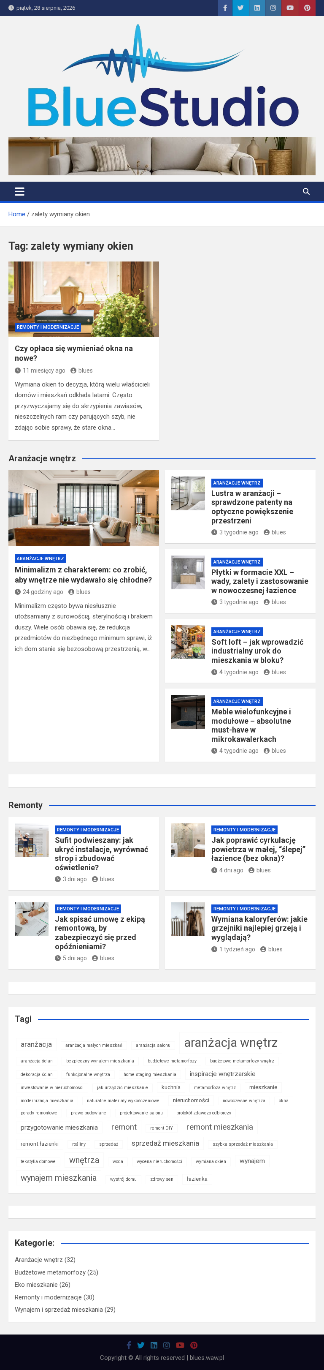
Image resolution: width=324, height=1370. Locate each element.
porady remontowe (39, 1113)
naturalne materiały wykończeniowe (123, 1100)
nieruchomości (191, 1100)
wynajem (252, 1161)
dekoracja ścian (37, 1074)
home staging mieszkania (150, 1074)
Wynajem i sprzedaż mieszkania (59, 1309)
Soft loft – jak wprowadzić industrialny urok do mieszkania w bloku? (257, 651)
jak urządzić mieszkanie (122, 1087)
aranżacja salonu (153, 1045)
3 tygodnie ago (239, 532)
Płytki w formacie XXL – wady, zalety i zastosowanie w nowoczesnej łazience (259, 581)
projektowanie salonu (141, 1113)
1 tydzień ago (237, 949)
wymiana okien (211, 1161)
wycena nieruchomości (159, 1161)
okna (284, 1100)
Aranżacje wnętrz (40, 558)
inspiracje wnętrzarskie (223, 1074)
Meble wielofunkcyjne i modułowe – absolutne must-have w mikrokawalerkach (251, 725)
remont (124, 1127)
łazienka (197, 1179)
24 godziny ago (43, 591)
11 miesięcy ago (44, 370)
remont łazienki (40, 1144)
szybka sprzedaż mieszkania (243, 1144)
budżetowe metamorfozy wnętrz (242, 1061)
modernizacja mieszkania (47, 1100)
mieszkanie (263, 1087)
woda (118, 1161)
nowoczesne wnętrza (244, 1100)
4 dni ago (231, 870)
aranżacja (36, 1044)
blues (85, 370)
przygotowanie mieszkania (59, 1127)
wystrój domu (123, 1179)
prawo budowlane (88, 1113)
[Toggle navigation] (19, 191)
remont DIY (161, 1128)
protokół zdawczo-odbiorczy (203, 1113)
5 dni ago (75, 958)
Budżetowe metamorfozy (50, 1272)
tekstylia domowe (38, 1161)
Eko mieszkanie (36, 1284)
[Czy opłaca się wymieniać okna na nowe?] (83, 299)
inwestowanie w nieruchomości (52, 1087)
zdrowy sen (161, 1179)
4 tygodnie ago (239, 672)
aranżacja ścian (37, 1061)
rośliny (79, 1144)
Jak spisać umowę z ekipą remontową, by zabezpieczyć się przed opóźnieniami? (100, 933)
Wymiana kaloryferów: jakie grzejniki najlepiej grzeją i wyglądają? (259, 928)
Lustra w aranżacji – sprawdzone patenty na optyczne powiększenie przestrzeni (252, 507)
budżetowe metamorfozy (172, 1061)
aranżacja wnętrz (231, 1042)
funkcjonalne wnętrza (88, 1074)
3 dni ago (75, 879)
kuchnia (171, 1087)
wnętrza (84, 1160)
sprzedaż (108, 1144)
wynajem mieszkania (59, 1178)
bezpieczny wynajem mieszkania (100, 1061)
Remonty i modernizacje (48, 327)
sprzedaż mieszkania (165, 1143)
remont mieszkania (219, 1127)
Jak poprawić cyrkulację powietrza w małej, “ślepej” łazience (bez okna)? (258, 849)
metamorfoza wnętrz (215, 1087)
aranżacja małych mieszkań (93, 1045)
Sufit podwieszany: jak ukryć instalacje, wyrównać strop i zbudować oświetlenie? (101, 854)
